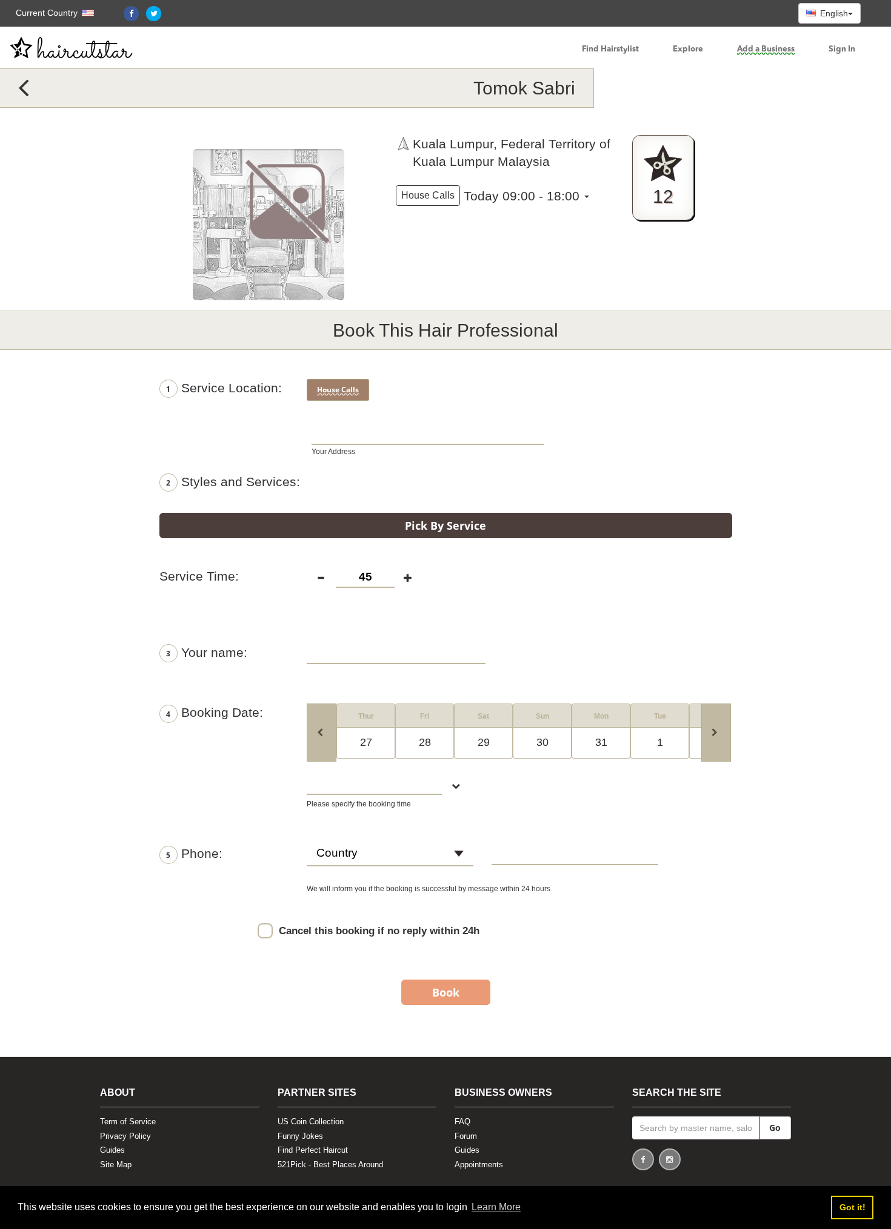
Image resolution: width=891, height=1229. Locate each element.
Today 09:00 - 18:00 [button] (521, 196)
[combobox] (390, 858)
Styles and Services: (233, 482)
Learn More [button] (496, 1207)
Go (775, 1127)
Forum (466, 1136)
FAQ (462, 1121)
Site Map (116, 1164)
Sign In (842, 49)
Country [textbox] (337, 852)
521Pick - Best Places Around (330, 1164)
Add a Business (766, 49)
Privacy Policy (125, 1136)
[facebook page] (643, 1161)
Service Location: (224, 388)
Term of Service (128, 1121)
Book (445, 992)
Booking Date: (214, 712)
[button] (48, 12)
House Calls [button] (428, 195)
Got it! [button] (852, 1207)
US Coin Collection (311, 1121)
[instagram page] (669, 1161)
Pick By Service (445, 525)
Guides (112, 1150)
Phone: (194, 853)
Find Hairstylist (610, 49)
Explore (688, 49)
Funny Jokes (300, 1136)
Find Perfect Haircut (313, 1150)
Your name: (206, 652)
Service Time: (199, 576)
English (833, 13)
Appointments (479, 1164)
